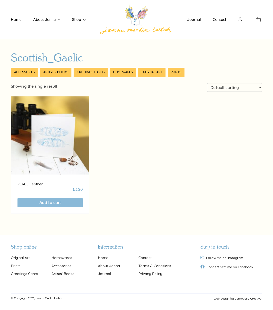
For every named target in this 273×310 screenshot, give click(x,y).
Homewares (123, 72)
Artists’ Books (55, 72)
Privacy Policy (150, 273)
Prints (176, 72)
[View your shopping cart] (259, 19)
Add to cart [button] (50, 202)
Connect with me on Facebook (229, 267)
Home (16, 20)
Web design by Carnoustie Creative (237, 298)
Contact (219, 20)
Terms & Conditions (154, 265)
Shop (76, 20)
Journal (194, 20)
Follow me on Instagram (224, 258)
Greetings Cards (91, 72)
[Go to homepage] (136, 19)
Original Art (151, 72)
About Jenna (44, 20)
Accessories (24, 72)
